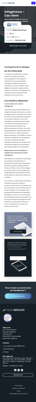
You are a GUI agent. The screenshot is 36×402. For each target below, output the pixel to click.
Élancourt (29, 358)
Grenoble (6, 359)
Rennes (13, 361)
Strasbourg (20, 361)
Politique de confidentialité (18, 388)
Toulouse (28, 361)
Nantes (28, 359)
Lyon (15, 359)
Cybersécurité (7, 334)
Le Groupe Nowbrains (10, 329)
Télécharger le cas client (18, 46)
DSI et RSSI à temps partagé (12, 336)
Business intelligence (9, 332)
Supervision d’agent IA (10, 338)
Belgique (5, 365)
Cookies (18, 390)
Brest (23, 358)
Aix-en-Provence (8, 358)
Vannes (5, 363)
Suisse (20, 365)
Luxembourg (13, 365)
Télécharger (18, 231)
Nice (4, 361)
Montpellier (21, 359)
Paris (8, 361)
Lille (11, 359)
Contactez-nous (18, 296)
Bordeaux (18, 358)
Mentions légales (19, 385)
